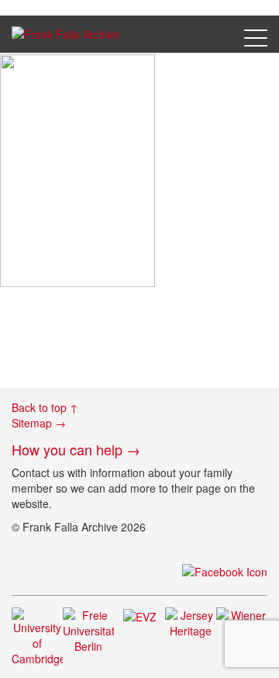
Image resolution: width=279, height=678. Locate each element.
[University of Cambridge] (37, 634)
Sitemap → (39, 423)
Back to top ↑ (45, 407)
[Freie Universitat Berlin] (88, 628)
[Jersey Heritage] (190, 620)
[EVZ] (140, 615)
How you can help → (76, 449)
